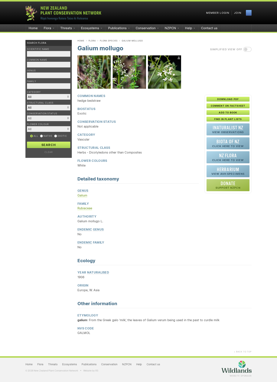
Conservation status (42, 113)
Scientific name (38, 49)
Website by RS (90, 370)
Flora (47, 28)
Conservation (146, 28)
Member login (217, 13)
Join (237, 13)
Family (31, 81)
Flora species (109, 40)
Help (188, 28)
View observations (228, 129)
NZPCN (170, 28)
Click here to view (228, 143)
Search (48, 145)
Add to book (228, 112)
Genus (31, 70)
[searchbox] (47, 118)
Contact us (209, 28)
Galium (82, 195)
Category (34, 92)
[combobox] (48, 118)
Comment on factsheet (228, 105)
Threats (66, 28)
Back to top (243, 351)
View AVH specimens (228, 171)
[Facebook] (249, 13)
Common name (37, 59)
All (35, 135)
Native (48, 135)
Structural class (40, 102)
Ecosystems (90, 28)
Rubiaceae (84, 208)
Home (33, 28)
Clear (48, 152)
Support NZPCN (228, 185)
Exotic (62, 135)
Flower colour (38, 124)
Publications (117, 28)
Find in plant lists (228, 119)
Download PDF (228, 99)
